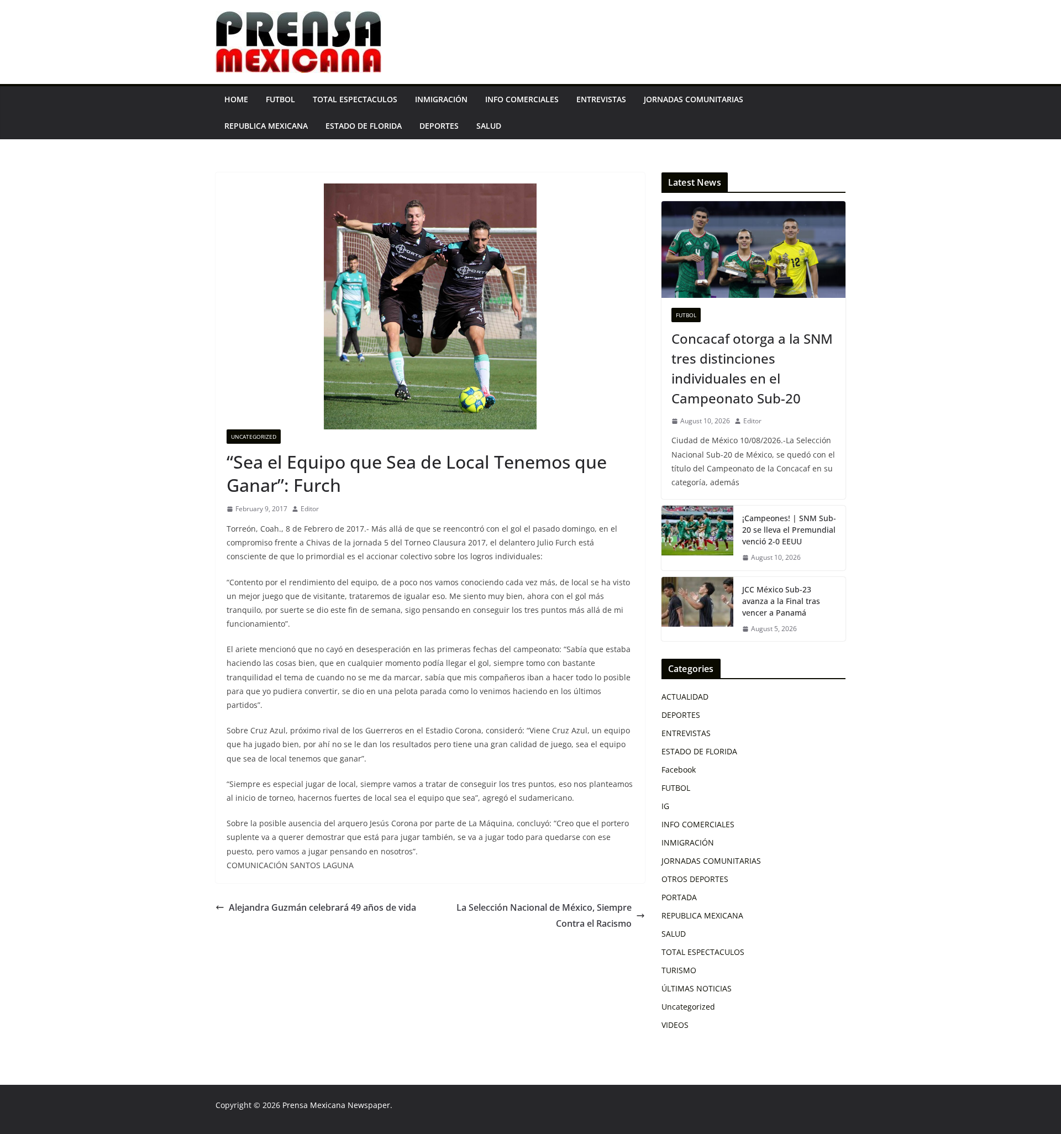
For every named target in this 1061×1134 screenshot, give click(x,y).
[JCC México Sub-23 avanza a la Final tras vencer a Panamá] (697, 609)
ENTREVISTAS (601, 99)
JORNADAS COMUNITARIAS (693, 99)
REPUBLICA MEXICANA (266, 125)
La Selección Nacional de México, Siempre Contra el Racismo (544, 915)
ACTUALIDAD (684, 696)
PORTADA (679, 897)
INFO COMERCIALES (522, 99)
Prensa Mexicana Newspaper (336, 1105)
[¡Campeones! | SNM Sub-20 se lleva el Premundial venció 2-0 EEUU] (697, 538)
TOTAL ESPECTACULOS (355, 99)
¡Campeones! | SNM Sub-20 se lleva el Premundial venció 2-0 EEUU (789, 530)
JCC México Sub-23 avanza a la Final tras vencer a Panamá (781, 601)
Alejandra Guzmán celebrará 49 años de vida (322, 907)
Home (236, 99)
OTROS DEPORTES (694, 879)
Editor (310, 508)
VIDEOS (675, 1025)
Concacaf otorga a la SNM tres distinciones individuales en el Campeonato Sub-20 (752, 368)
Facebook (678, 769)
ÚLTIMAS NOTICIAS (696, 988)
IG (665, 806)
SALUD (488, 125)
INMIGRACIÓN (441, 99)
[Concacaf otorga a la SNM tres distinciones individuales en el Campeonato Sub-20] (753, 249)
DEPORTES (439, 125)
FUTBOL (280, 99)
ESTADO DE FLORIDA (363, 125)
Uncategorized (253, 436)
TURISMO (678, 970)
